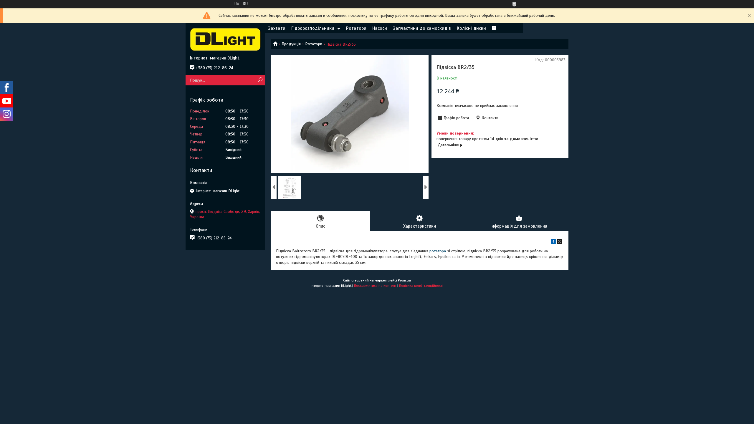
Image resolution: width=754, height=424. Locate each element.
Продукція (291, 44)
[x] (559, 242)
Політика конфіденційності (421, 286)
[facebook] (553, 242)
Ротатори (356, 28)
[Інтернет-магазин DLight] (225, 39)
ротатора (437, 251)
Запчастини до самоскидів (422, 28)
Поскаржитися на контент (375, 286)
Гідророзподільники (312, 28)
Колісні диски (471, 28)
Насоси (379, 28)
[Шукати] (260, 80)
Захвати (276, 28)
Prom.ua (404, 280)
